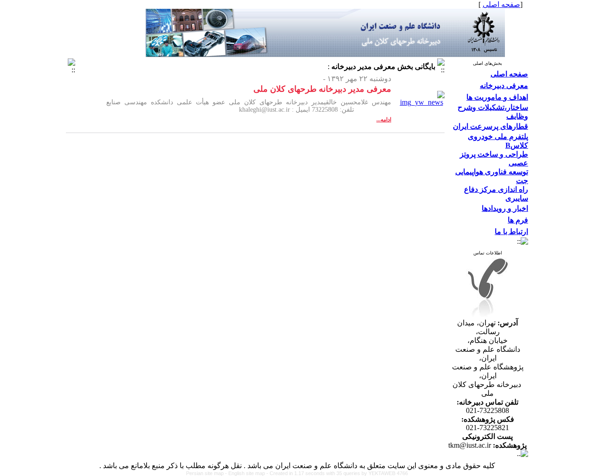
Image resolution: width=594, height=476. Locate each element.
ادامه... (383, 119)
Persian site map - (207, 473)
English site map (247, 473)
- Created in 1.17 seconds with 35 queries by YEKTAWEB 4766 (337, 473)
